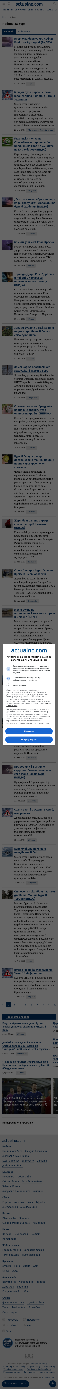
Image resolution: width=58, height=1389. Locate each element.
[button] (29, 685)
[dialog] (29, 694)
